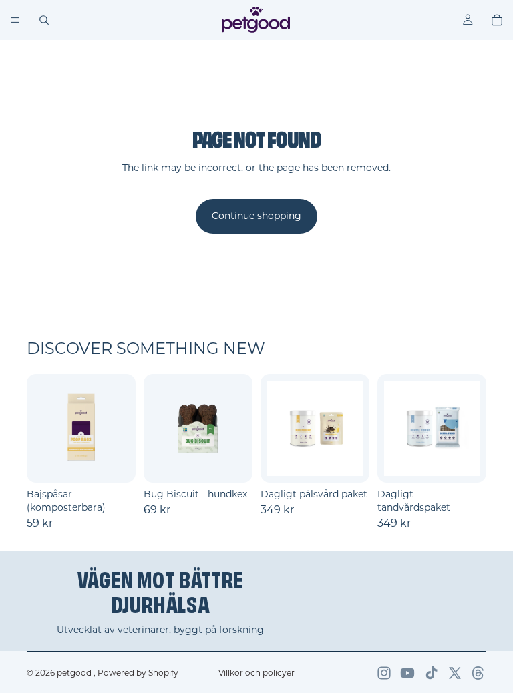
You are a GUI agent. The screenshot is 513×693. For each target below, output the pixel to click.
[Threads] (478, 673)
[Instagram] (384, 673)
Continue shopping (256, 216)
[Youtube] (407, 673)
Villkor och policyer (256, 673)
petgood (75, 673)
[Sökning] (44, 20)
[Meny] (15, 20)
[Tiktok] (431, 673)
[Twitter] (455, 673)
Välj (126, 462)
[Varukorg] (497, 20)
